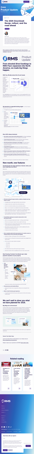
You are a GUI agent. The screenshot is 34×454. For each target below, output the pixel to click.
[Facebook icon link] (8, 426)
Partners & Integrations (5, 410)
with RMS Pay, (7, 94)
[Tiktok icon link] (10, 426)
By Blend (20, 431)
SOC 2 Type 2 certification (26, 136)
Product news (7, 28)
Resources (3, 415)
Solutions (2, 412)
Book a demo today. (25, 342)
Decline (10, 450)
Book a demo (26, 1)
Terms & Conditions (9, 431)
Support (2, 417)
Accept (5, 450)
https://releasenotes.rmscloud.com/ (10, 340)
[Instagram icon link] (6, 426)
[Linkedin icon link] (1, 426)
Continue (28, 445)
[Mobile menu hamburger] (31, 1)
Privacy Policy (15, 431)
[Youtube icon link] (4, 426)
